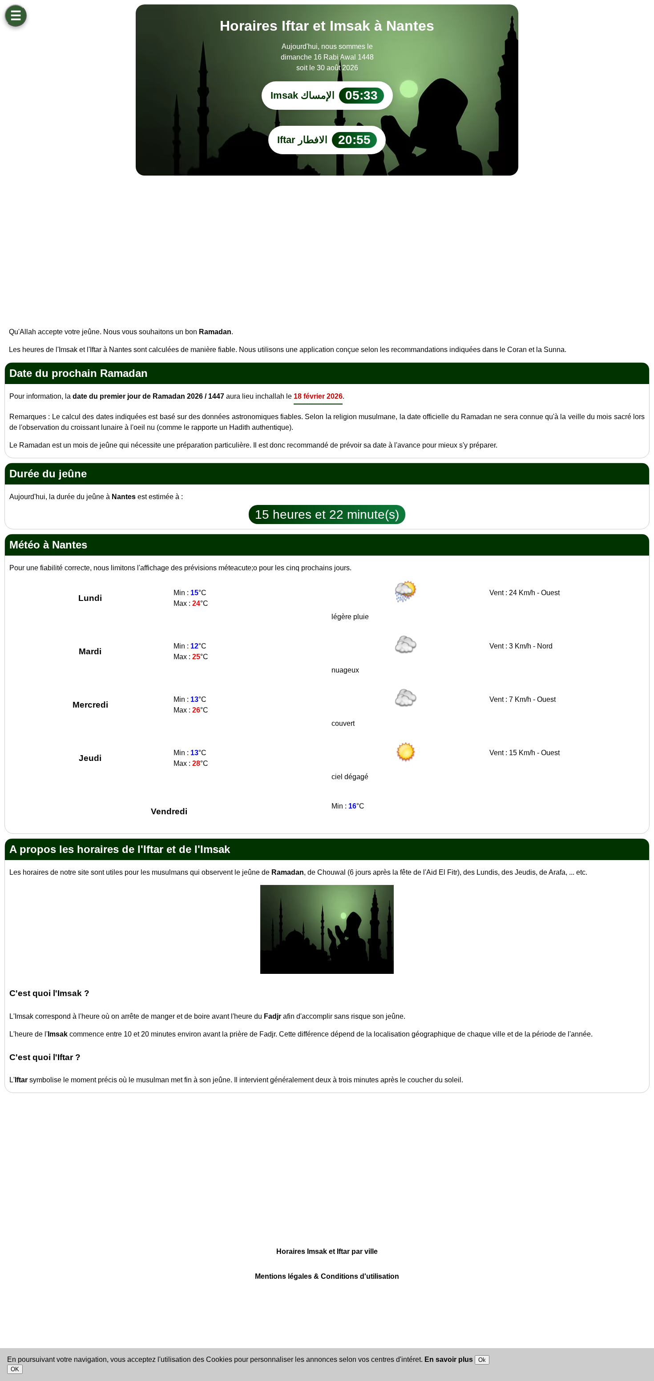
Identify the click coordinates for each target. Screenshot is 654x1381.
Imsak (58, 1034)
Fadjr (272, 1016)
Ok (482, 1360)
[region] (327, 247)
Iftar (21, 1080)
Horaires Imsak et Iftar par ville (327, 1251)
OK (15, 1369)
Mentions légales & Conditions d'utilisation (327, 1276)
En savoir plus (449, 1359)
